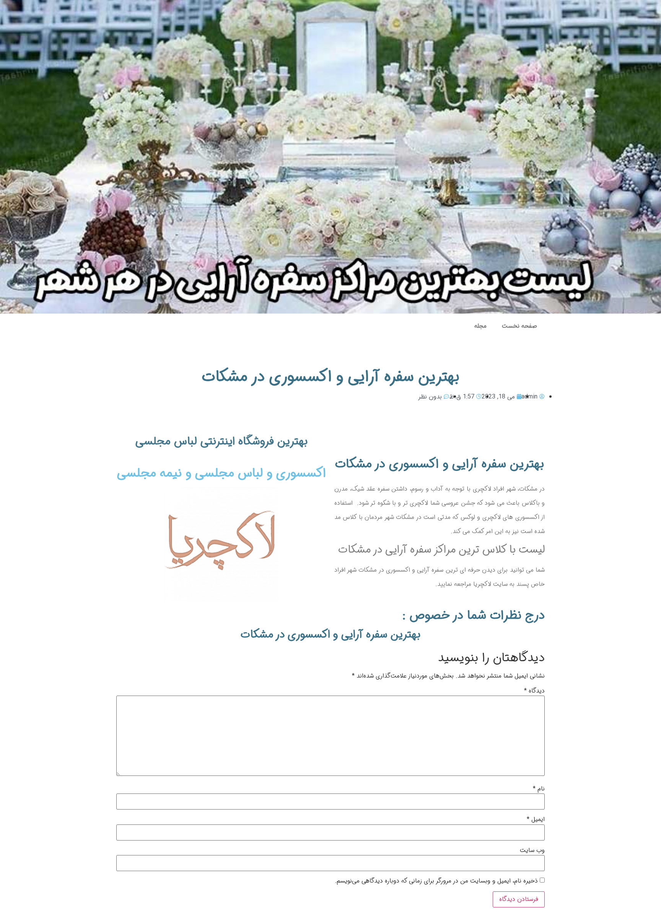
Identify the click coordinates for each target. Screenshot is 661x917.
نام (539, 789)
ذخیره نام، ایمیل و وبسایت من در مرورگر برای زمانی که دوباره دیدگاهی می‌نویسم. (436, 881)
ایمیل (536, 819)
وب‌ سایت (532, 850)
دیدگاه (534, 691)
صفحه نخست (519, 326)
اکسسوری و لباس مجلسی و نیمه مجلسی (221, 473)
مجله (480, 326)
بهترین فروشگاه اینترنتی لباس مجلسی (221, 441)
